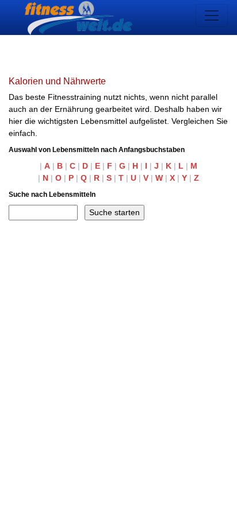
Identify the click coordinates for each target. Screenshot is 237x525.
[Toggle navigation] (212, 15)
